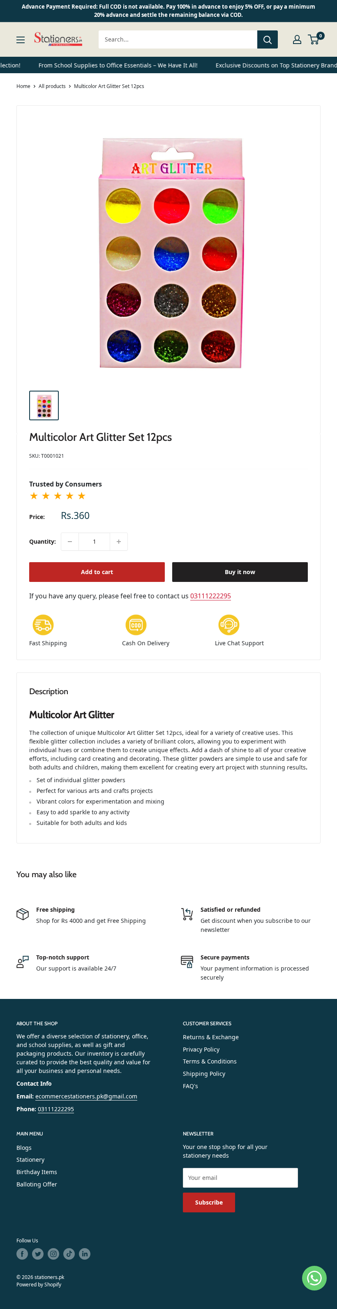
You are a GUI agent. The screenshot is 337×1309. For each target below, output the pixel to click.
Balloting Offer (36, 1184)
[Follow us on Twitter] (38, 1254)
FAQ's (190, 1086)
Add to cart (97, 572)
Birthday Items (36, 1172)
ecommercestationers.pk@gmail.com (86, 1096)
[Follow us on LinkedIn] (84, 1254)
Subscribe (209, 1202)
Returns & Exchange (211, 1037)
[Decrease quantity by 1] (69, 541)
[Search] (267, 39)
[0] (314, 39)
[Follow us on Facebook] (22, 1254)
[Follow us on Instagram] (53, 1254)
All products (52, 86)
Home (23, 86)
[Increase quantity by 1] (118, 541)
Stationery (30, 1159)
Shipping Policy (204, 1073)
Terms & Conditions (210, 1061)
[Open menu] (20, 40)
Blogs (24, 1147)
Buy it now (240, 572)
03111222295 (210, 595)
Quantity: (42, 541)
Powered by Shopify (38, 1284)
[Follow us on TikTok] (69, 1254)
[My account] (297, 39)
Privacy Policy (201, 1049)
